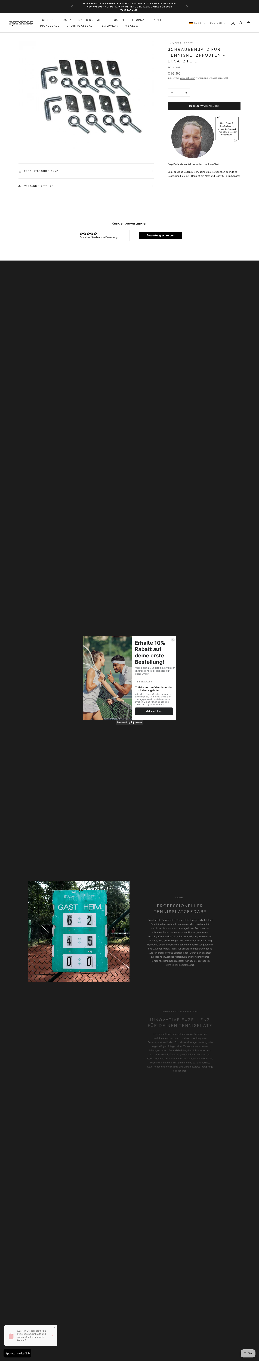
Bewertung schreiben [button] (160, 235)
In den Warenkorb (204, 106)
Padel (157, 20)
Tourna (138, 20)
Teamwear (109, 26)
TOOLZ (66, 20)
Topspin (47, 20)
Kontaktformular (193, 164)
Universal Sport (180, 43)
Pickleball (50, 26)
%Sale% (131, 26)
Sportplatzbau (80, 26)
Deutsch (216, 23)
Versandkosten (187, 78)
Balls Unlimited (92, 20)
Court (119, 20)
